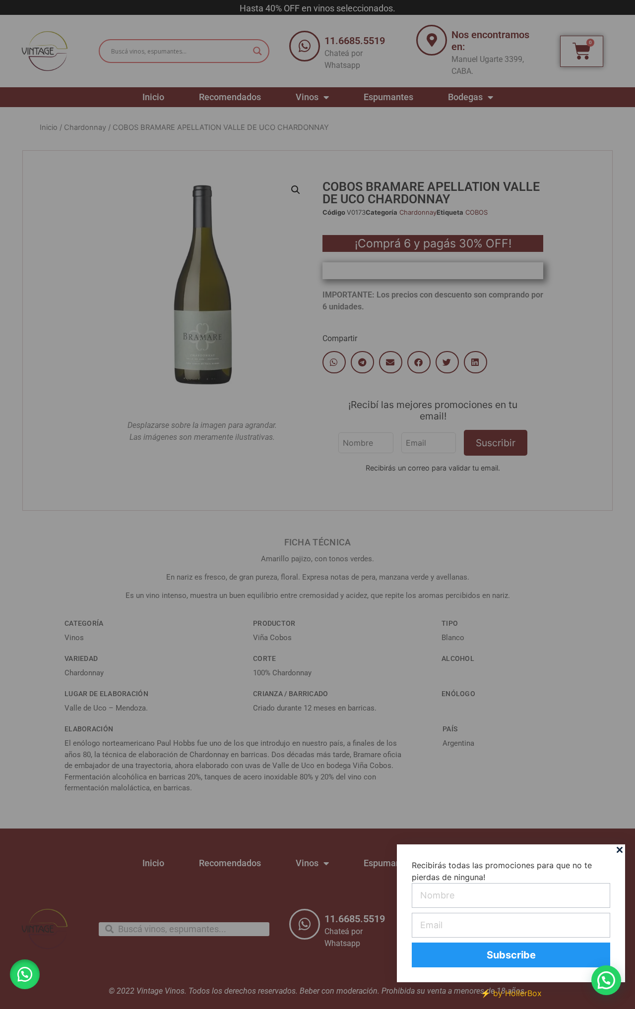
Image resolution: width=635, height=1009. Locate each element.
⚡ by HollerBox (511, 993)
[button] (25, 974)
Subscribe (511, 955)
